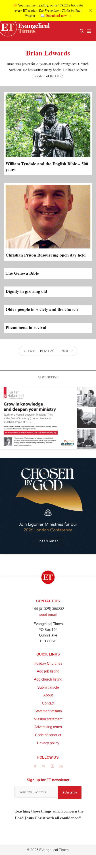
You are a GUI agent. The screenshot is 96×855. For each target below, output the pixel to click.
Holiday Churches (48, 663)
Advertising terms (48, 727)
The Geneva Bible (22, 273)
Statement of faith (48, 711)
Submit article (48, 687)
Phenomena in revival (26, 327)
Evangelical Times (54, 850)
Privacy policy (48, 743)
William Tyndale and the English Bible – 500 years (47, 167)
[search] (81, 31)
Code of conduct (48, 735)
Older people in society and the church (42, 309)
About (48, 695)
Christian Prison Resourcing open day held (46, 255)
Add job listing (48, 671)
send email (48, 614)
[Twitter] (43, 766)
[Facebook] (34, 766)
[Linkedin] (61, 766)
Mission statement (48, 719)
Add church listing (48, 679)
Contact (48, 703)
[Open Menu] (88, 31)
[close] (90, 10)
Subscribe (70, 792)
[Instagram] (52, 766)
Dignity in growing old (26, 291)
